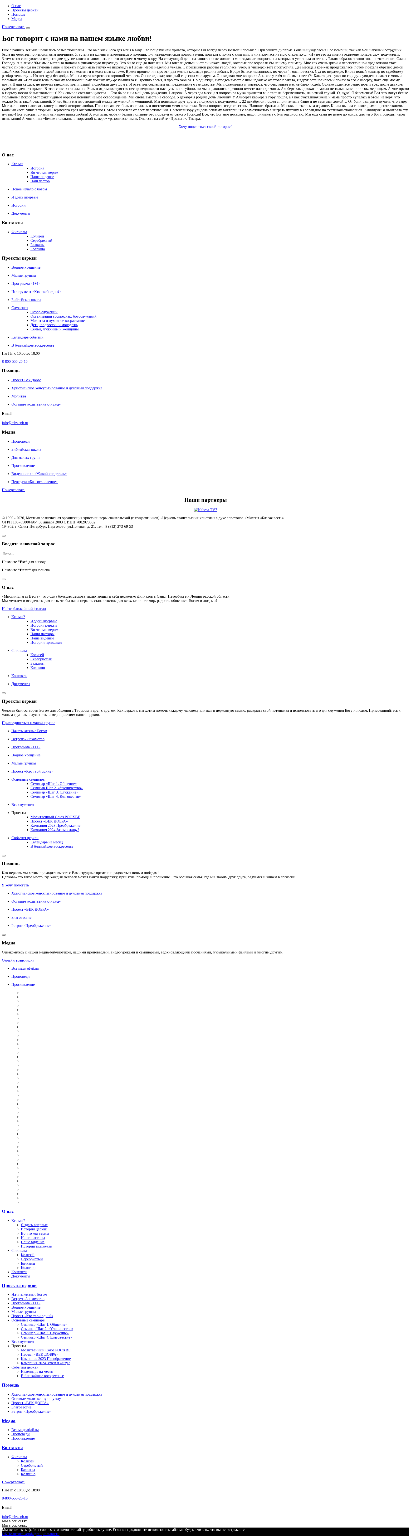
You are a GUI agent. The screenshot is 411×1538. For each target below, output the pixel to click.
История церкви (43, 625)
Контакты (12, 1447)
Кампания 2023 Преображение (55, 825)
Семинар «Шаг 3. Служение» (54, 792)
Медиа (16, 19)
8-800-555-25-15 (15, 361)
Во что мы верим (44, 172)
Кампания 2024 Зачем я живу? (54, 830)
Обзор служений (44, 312)
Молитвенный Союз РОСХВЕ (55, 817)
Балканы (37, 245)
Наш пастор (40, 181)
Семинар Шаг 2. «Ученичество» (56, 788)
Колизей (37, 236)
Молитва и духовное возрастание (57, 321)
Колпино (37, 249)
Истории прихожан (46, 642)
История (37, 168)
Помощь (18, 14)
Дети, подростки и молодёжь (54, 325)
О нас (16, 6)
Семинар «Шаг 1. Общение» (53, 784)
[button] (13, 27)
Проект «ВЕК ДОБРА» (49, 821)
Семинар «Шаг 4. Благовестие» (56, 796)
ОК (4, 1534)
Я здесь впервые (43, 621)
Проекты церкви (25, 10)
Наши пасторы (42, 634)
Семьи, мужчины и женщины (54, 329)
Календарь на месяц (46, 842)
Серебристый (41, 240)
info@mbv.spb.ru (15, 423)
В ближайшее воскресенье (51, 846)
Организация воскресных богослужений (63, 316)
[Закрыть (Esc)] (4, 536)
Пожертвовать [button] (13, 490)
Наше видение (42, 177)
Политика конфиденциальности (33, 1534)
